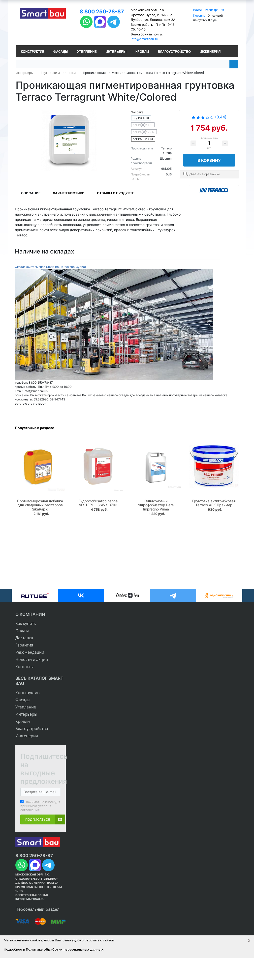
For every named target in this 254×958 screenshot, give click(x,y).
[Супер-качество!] (212, 116)
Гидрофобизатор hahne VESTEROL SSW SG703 (98, 503)
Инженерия (26, 735)
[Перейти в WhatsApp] (86, 21)
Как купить (25, 623)
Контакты (24, 666)
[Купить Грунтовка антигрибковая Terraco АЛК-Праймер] (214, 466)
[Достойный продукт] (207, 116)
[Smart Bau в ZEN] (127, 595)
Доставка (24, 638)
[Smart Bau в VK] (81, 595)
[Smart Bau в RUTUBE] (35, 595)
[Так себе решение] (203, 116)
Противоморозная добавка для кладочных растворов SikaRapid (40, 505)
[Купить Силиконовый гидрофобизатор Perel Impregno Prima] (156, 466)
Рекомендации (29, 652)
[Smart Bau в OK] (219, 595)
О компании (30, 614)
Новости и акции (31, 659)
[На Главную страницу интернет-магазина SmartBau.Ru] (43, 14)
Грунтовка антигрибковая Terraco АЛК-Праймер (214, 503)
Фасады (22, 700)
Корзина (199, 15)
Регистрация (214, 10)
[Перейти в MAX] (100, 21)
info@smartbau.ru (144, 39)
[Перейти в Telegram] (113, 21)
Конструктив (27, 692)
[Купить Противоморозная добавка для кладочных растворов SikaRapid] (40, 466)
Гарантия (24, 645)
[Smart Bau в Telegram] (173, 595)
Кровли (22, 721)
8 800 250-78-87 (102, 11)
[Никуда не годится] (193, 116)
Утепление (25, 707)
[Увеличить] (114, 324)
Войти (197, 10)
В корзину (209, 160)
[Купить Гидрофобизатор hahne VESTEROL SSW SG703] (98, 466)
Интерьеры (26, 714)
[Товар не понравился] (198, 116)
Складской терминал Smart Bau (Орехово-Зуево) (50, 267)
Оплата (22, 630)
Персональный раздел (37, 909)
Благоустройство (31, 728)
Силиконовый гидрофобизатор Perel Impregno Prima (155, 505)
